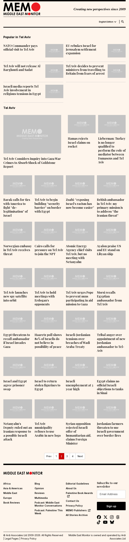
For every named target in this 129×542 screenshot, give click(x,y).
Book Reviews (11, 502)
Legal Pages (12, 538)
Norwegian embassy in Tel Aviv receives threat (17, 250)
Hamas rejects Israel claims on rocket (79, 142)
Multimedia (41, 497)
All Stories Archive (77, 515)
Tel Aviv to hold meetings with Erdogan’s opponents (45, 298)
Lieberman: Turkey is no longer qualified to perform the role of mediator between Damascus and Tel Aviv (112, 150)
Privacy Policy (74, 505)
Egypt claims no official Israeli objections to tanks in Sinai (110, 387)
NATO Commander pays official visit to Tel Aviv (20, 47)
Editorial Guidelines (77, 483)
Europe (7, 497)
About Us (71, 488)
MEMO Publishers (76, 510)
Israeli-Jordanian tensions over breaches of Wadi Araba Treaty (78, 341)
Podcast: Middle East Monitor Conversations (48, 504)
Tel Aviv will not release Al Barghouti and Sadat (21, 68)
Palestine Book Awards (79, 493)
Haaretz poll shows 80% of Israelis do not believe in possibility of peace (48, 341)
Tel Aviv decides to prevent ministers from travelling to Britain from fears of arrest (85, 69)
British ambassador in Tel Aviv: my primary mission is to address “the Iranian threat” (110, 207)
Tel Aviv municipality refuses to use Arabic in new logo (48, 429)
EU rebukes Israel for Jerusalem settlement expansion (81, 49)
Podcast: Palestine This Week (49, 512)
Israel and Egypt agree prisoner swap (15, 385)
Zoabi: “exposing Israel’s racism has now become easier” (80, 204)
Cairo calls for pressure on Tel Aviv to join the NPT (49, 250)
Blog (37, 483)
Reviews (40, 493)
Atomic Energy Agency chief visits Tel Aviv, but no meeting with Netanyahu (79, 254)
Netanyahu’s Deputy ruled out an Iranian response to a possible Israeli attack (17, 431)
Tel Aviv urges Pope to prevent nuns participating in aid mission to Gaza (79, 298)
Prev (49, 456)
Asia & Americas (13, 488)
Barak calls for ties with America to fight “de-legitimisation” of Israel (16, 207)
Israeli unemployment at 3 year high (79, 385)
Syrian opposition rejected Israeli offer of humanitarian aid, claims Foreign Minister (78, 433)
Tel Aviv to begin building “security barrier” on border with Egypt (48, 205)
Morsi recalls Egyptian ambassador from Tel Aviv (109, 298)
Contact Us (72, 500)
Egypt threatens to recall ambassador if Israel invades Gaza (16, 341)
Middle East (10, 493)
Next (80, 456)
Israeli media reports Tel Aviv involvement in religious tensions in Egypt (22, 90)
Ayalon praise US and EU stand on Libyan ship (109, 250)
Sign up (111, 506)
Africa (7, 483)
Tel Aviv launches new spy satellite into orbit (15, 296)
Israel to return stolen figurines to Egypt (47, 385)
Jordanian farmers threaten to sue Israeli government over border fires (110, 429)
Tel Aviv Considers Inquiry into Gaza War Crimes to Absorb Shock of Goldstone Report (32, 163)
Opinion (39, 488)
